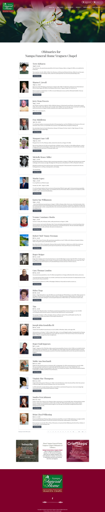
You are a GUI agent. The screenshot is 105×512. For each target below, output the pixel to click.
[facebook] (52, 498)
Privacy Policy (46, 511)
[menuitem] (52, 7)
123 (82, 431)
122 (79, 431)
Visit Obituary (37, 76)
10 (73, 431)
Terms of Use (52, 511)
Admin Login (58, 511)
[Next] (85, 432)
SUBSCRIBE (27, 457)
